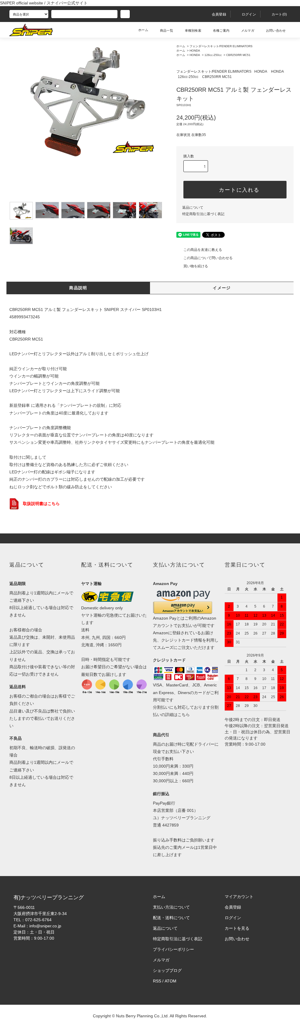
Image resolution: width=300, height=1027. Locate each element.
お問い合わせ (276, 30)
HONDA (195, 50)
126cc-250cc (213, 55)
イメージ (222, 287)
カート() (279, 14)
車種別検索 (193, 30)
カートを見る (237, 928)
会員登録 (219, 14)
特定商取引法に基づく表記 (203, 214)
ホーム (143, 30)
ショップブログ (167, 970)
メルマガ (247, 30)
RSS (157, 981)
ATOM (170, 981)
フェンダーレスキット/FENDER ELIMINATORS (221, 46)
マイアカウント (239, 896)
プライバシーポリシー (173, 949)
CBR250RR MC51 (238, 55)
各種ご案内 (221, 30)
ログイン (249, 14)
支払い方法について (171, 907)
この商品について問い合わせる (208, 258)
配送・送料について (171, 917)
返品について (192, 207)
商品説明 (78, 287)
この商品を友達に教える (202, 250)
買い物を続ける (195, 266)
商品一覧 (166, 30)
